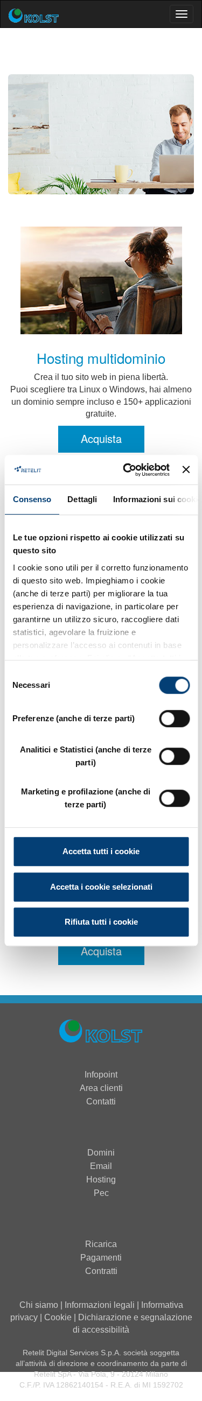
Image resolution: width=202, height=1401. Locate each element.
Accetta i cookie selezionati (101, 886)
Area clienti (101, 1088)
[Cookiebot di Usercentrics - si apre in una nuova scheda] (127, 470)
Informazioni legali (100, 1305)
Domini (101, 1152)
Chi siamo (38, 1305)
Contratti (101, 1271)
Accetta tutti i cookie (101, 851)
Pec (101, 1193)
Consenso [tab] (31, 499)
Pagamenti (101, 1257)
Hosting (101, 1179)
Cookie (58, 1317)
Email (101, 1166)
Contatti (101, 1101)
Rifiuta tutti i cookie (101, 921)
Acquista (101, 438)
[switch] (174, 718)
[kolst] (101, 1032)
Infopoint (101, 1074)
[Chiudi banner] (186, 470)
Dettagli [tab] (82, 499)
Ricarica (101, 1244)
